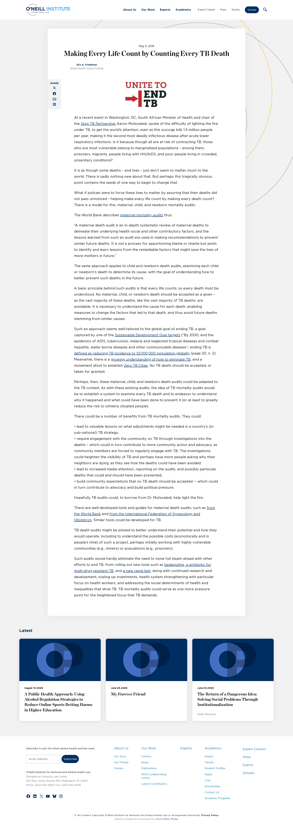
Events (236, 9)
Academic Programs (217, 798)
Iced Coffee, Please (167, 819)
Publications (149, 768)
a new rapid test (137, 571)
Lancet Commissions (154, 783)
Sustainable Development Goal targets (147, 335)
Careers (119, 768)
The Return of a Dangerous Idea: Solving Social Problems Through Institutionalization (227, 699)
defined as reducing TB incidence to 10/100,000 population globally (132, 353)
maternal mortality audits (141, 215)
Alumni (209, 756)
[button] (265, 10)
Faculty (209, 762)
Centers (146, 756)
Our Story (120, 756)
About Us (129, 9)
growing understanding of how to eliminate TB (151, 359)
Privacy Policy (209, 815)
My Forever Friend (128, 694)
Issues (145, 762)
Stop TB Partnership (98, 124)
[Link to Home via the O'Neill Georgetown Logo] (48, 14)
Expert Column (206, 9)
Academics (183, 9)
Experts (165, 9)
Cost (208, 780)
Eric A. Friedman (87, 64)
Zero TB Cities (136, 365)
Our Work (148, 9)
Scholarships (212, 786)
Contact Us (212, 792)
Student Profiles (215, 768)
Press (223, 9)
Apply (208, 774)
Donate (252, 9)
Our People (121, 762)
